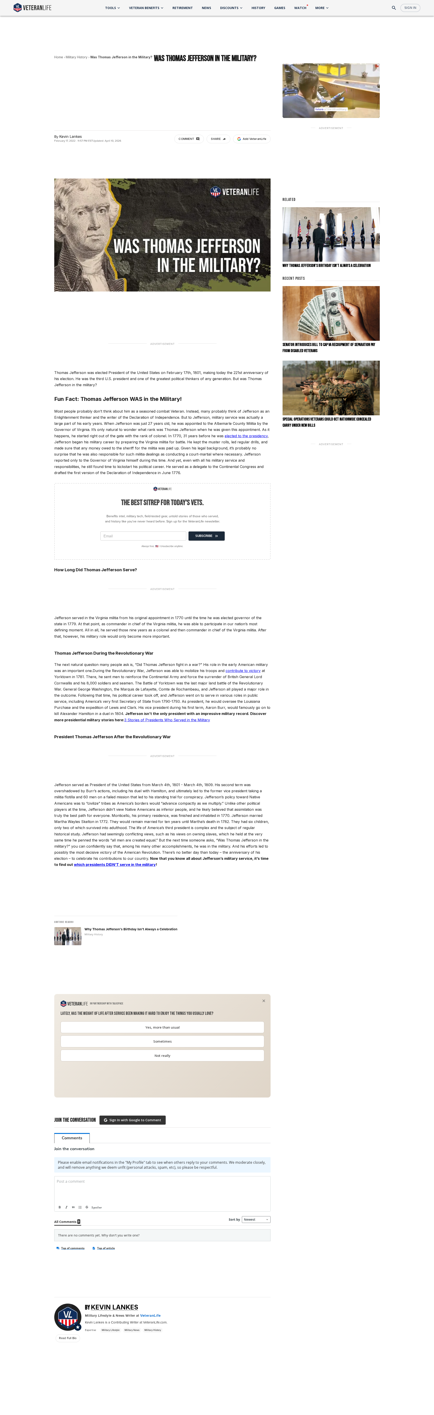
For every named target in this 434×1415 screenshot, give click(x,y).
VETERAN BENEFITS (144, 8)
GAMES (279, 8)
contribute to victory (243, 670)
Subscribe (203, 536)
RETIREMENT (182, 8)
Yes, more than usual (162, 1027)
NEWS (206, 8)
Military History (76, 57)
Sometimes (162, 1041)
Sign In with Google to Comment (135, 1120)
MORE (320, 8)
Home (58, 57)
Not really (162, 1055)
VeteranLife (150, 1315)
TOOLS (110, 8)
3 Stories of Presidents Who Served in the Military (167, 720)
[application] (331, 90)
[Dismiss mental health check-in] (264, 1001)
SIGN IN (410, 7)
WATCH (300, 8)
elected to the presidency (246, 436)
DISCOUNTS (229, 8)
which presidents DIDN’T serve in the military (115, 864)
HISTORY (258, 8)
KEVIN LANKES (114, 1307)
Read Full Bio (67, 1338)
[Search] (394, 7)
